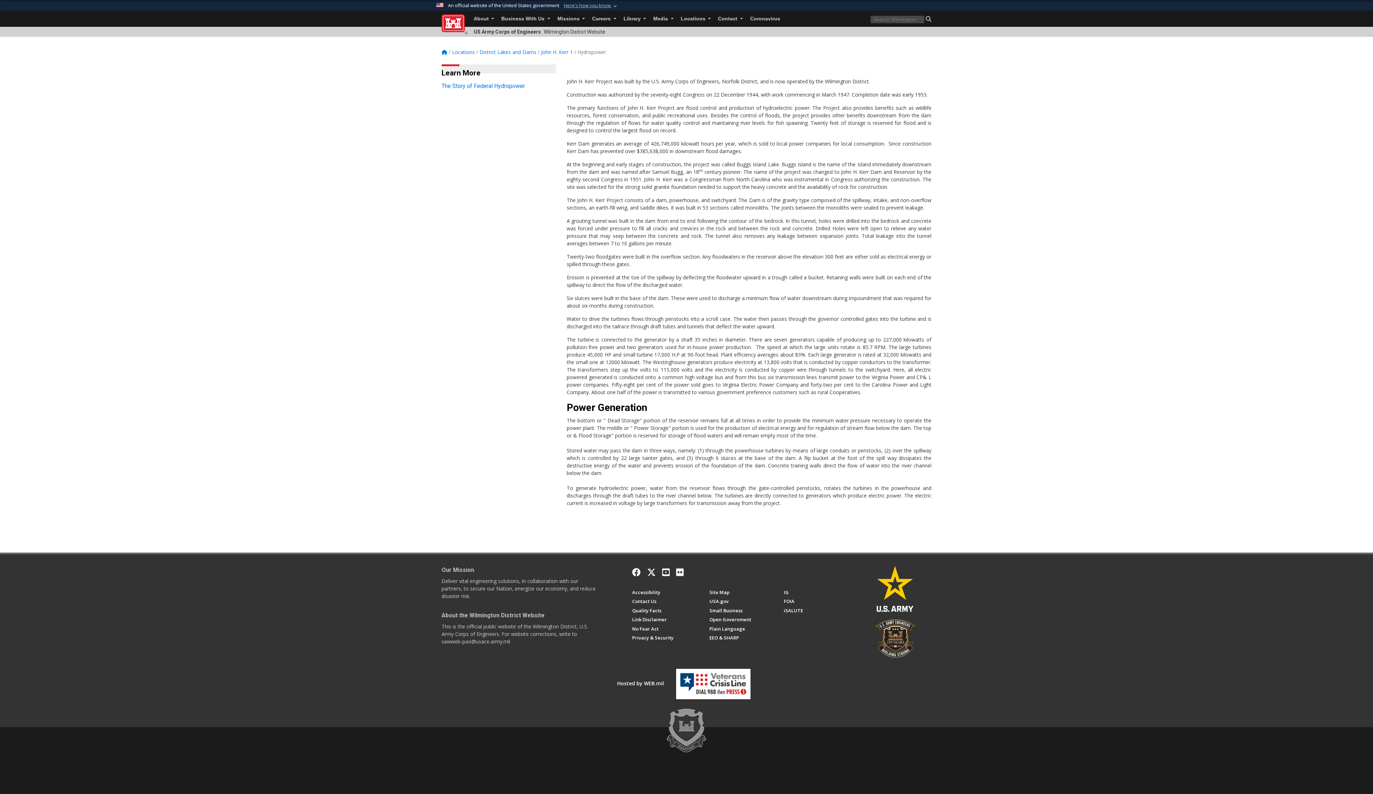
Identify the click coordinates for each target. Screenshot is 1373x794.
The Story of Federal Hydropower (483, 86)
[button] (591, 5)
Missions (569, 18)
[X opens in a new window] (651, 572)
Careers (602, 18)
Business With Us (523, 18)
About (482, 18)
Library (633, 18)
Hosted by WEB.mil (640, 683)
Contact (728, 18)
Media (661, 18)
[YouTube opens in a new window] (666, 572)
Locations (694, 18)
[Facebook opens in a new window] (636, 572)
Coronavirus (765, 18)
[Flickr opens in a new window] (680, 572)
